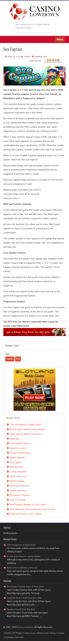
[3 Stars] (53, 60)
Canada (38, 56)
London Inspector (18, 471)
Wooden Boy (16, 466)
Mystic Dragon (17, 480)
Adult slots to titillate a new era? (26, 433)
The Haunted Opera (20, 443)
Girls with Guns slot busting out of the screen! (32, 509)
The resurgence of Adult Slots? (26, 424)
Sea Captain (16, 462)
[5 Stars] (58, 60)
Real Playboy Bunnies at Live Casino (28, 504)
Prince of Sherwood (20, 452)
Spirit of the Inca (18, 476)
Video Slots (29, 633)
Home (8, 633)
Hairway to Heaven (19, 485)
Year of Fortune (18, 499)
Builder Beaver (17, 457)
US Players (18, 633)
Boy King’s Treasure (20, 495)
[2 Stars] (50, 60)
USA (45, 56)
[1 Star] (47, 60)
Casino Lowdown (25, 627)
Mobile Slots (43, 633)
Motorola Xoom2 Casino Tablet (25, 513)
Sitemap (9, 637)
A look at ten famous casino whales (27, 429)
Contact (60, 633)
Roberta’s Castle (18, 448)
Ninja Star (14, 438)
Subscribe (19, 637)
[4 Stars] (55, 60)
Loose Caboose (17, 490)
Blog (53, 633)
